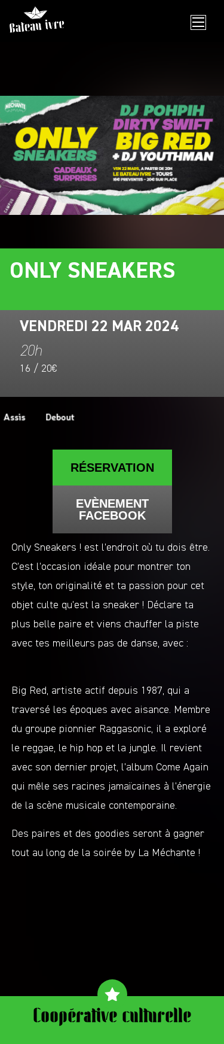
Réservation (112, 467)
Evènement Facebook (112, 509)
